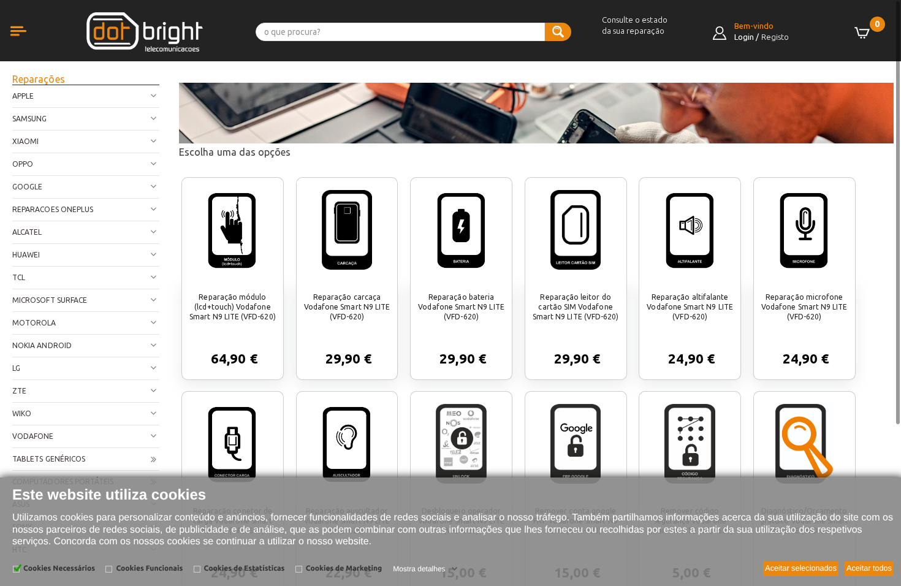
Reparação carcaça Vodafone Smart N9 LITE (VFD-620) (347, 307)
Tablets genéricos (48, 459)
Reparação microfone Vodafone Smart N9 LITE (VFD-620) (804, 307)
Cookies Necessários (59, 569)
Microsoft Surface (49, 300)
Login (744, 36)
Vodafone (33, 436)
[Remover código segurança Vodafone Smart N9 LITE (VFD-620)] (689, 444)
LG (16, 368)
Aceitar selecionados (801, 568)
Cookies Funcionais (149, 569)
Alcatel (27, 232)
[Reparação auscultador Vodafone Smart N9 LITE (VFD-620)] (347, 444)
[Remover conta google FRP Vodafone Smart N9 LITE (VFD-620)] (575, 444)
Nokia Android (42, 345)
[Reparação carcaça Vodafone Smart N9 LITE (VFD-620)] (347, 230)
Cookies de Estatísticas (244, 569)
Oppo (22, 164)
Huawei (26, 255)
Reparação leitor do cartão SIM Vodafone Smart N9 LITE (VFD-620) (576, 307)
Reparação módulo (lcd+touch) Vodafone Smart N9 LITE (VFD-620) (232, 307)
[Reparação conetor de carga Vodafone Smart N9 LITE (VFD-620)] (232, 444)
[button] (30, 44)
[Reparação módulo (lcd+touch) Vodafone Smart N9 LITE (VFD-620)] (232, 230)
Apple (23, 96)
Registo (775, 36)
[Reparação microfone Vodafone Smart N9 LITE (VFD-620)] (804, 230)
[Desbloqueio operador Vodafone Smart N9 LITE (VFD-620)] (461, 444)
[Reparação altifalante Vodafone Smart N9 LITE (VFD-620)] (690, 230)
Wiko (21, 413)
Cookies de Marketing (344, 569)
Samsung (29, 119)
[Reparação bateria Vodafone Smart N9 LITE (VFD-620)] (461, 230)
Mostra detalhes (419, 569)
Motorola (34, 323)
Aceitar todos (869, 568)
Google (27, 187)
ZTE (19, 391)
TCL (18, 277)
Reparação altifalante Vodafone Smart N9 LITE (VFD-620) (689, 307)
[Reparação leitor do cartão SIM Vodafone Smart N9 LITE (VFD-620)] (575, 230)
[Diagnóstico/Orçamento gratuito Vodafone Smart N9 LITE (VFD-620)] (804, 444)
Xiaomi (25, 141)
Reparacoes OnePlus (52, 209)
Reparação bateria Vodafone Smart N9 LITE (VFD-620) (461, 307)
